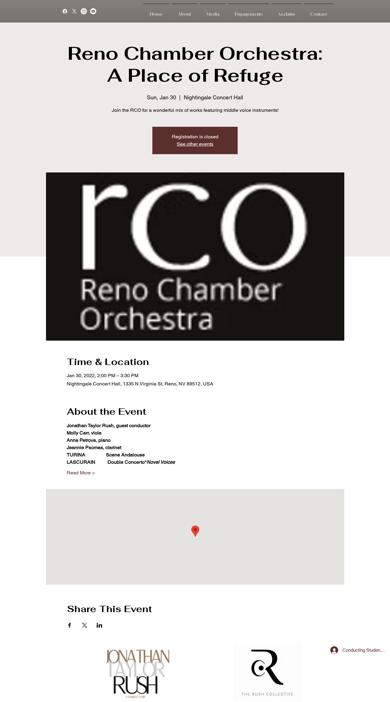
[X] (74, 11)
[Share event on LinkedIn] (99, 625)
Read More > (81, 473)
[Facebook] (65, 11)
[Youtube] (93, 11)
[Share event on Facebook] (70, 625)
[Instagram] (84, 11)
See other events (195, 144)
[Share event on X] (84, 625)
